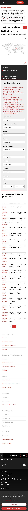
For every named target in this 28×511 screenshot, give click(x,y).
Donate (23, 455)
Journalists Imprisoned (7, 401)
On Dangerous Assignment (8, 346)
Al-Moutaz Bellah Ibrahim (4, 307)
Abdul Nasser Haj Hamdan (4, 235)
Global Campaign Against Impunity (10, 384)
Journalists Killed (6, 397)
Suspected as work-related (9, 78)
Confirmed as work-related (9, 76)
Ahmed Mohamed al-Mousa (4, 300)
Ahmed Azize (4, 288)
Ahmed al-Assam (4, 284)
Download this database (7, 440)
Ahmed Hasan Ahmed (4, 293)
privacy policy (8, 500)
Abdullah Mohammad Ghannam (5, 260)
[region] (14, 501)
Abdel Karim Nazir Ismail (5, 224)
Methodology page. (11, 113)
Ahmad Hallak (4, 265)
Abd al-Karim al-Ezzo (4, 207)
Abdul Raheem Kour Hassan (5, 241)
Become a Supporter (12, 455)
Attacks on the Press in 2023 (9, 405)
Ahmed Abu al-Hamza (5, 271)
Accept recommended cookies (14, 508)
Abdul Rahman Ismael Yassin (4, 248)
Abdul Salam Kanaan (5, 254)
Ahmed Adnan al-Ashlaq (4, 278)
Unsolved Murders (6, 380)
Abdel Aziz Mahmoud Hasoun (4, 214)
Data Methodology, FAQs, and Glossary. (12, 19)
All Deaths (4, 349)
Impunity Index (6, 426)
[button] (14, 120)
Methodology (5, 436)
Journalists (5, 70)
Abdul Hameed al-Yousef (5, 229)
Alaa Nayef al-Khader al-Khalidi (4, 320)
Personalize (14, 504)
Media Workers (14, 70)
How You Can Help (6, 388)
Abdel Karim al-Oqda (5, 219)
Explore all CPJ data (6, 7)
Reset (25, 27)
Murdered (4, 338)
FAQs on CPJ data (6, 443)
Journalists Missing (6, 418)
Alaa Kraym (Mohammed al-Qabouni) (5, 314)
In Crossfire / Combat (7, 342)
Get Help (20, 2)
